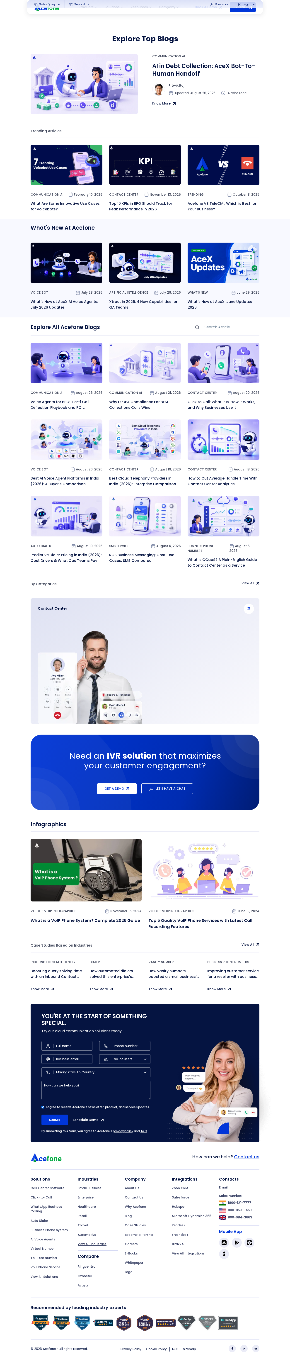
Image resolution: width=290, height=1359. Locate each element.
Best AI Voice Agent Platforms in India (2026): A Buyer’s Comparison (65, 481)
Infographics (64, 911)
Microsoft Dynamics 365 (191, 1216)
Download (221, 4)
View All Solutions (44, 1277)
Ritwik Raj (176, 85)
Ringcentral (87, 1266)
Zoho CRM (180, 1188)
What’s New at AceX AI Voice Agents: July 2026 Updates (64, 304)
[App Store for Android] (237, 1243)
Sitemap (189, 1349)
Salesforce (180, 1197)
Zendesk (178, 1225)
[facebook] (232, 1348)
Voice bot (39, 292)
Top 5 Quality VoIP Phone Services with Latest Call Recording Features (200, 923)
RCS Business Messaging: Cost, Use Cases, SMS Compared (141, 557)
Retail (82, 1216)
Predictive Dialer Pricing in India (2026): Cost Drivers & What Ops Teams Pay (66, 557)
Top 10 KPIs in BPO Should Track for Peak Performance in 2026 (140, 206)
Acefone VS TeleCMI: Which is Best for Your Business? (222, 206)
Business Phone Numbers (201, 548)
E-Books (131, 1253)
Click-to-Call (41, 1197)
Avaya (83, 1285)
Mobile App (230, 1231)
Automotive (87, 1235)
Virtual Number (43, 1249)
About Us (132, 1188)
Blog (128, 1216)
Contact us (246, 1157)
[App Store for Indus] (224, 1254)
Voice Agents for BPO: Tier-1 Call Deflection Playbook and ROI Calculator (60, 404)
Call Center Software (47, 1188)
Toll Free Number (44, 1258)
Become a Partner (139, 1235)
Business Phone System (49, 1230)
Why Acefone (135, 1207)
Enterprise (86, 1197)
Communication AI (168, 56)
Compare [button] (88, 1256)
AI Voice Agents (43, 1239)
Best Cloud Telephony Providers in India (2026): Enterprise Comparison (142, 481)
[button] (47, 4)
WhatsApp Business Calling (46, 1209)
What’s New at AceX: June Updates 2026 (220, 304)
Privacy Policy (131, 1349)
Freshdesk (180, 1235)
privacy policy (123, 1131)
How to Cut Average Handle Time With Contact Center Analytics (223, 481)
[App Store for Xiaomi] (249, 1243)
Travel (83, 1225)
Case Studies (135, 1225)
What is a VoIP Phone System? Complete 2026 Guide (85, 920)
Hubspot (179, 1207)
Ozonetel (85, 1276)
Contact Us (134, 1197)
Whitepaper (134, 1263)
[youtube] (255, 1348)
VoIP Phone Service (45, 1267)
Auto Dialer (41, 546)
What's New (198, 292)
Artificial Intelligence (128, 292)
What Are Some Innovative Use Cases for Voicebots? (65, 206)
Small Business (90, 1188)
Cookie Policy (156, 1349)
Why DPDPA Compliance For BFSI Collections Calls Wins (138, 404)
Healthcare (87, 1207)
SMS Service (119, 546)
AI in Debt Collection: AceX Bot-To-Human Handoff (203, 70)
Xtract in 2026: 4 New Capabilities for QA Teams (143, 304)
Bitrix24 (178, 1244)
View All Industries (92, 1244)
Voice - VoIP (41, 911)
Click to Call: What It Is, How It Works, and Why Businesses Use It (221, 404)
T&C (143, 1131)
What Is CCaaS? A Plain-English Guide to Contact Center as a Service (222, 562)
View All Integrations (188, 1253)
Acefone (49, 1349)
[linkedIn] (244, 1348)
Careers (131, 1244)
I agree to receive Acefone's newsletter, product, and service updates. (98, 1107)
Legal (129, 1272)
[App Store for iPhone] (224, 1243)
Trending (196, 194)
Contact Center (123, 194)
